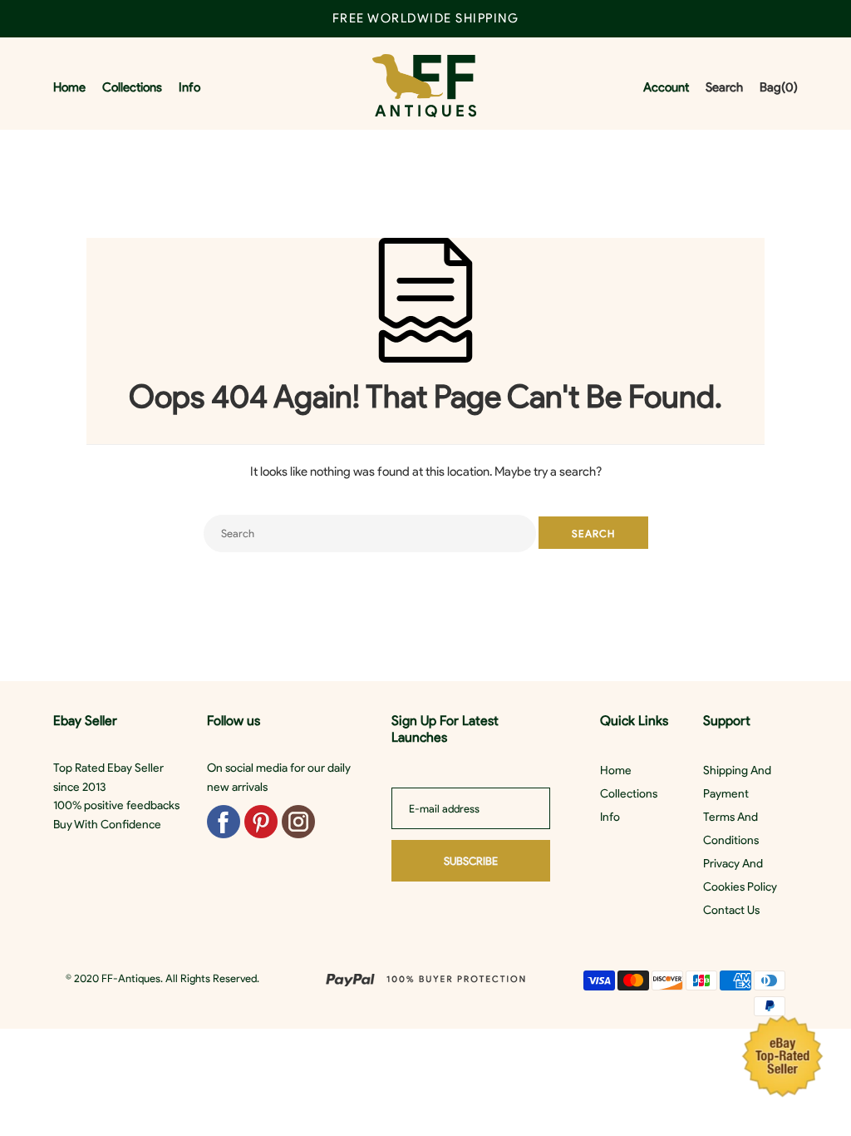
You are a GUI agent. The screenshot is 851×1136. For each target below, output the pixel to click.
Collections (628, 794)
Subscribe (471, 861)
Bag (779, 87)
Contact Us (731, 910)
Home (616, 770)
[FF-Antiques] (424, 87)
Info (610, 817)
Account (666, 87)
